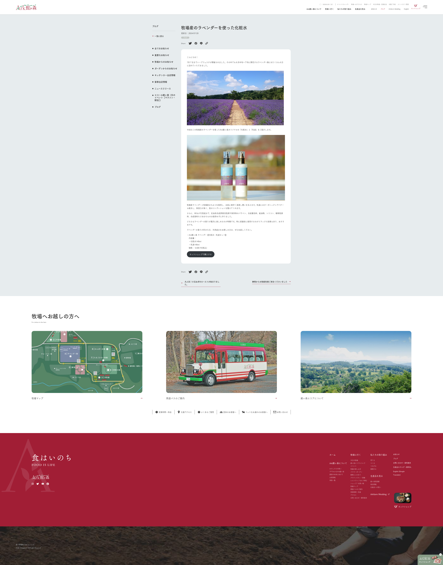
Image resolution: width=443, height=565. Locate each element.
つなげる (373, 466)
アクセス (353, 495)
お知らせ (374, 9)
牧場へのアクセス (356, 4)
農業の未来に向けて (336, 474)
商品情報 (373, 484)
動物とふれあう (355, 475)
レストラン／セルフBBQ (358, 480)
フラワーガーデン (356, 472)
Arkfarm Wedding (394, 9)
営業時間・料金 (355, 492)
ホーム (332, 454)
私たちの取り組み (344, 8)
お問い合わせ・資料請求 (358, 498)
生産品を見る (360, 8)
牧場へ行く (329, 8)
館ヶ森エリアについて (357, 463)
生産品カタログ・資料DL (402, 467)
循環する (373, 469)
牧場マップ (367, 4)
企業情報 (332, 477)
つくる (372, 463)
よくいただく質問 (403, 4)
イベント (353, 466)
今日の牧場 (354, 460)
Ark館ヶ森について (314, 8)
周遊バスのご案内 (356, 489)
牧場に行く (355, 454)
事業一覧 (332, 480)
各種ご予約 (392, 4)
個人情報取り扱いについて (25, 544)
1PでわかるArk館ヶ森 (336, 471)
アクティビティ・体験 (357, 477)
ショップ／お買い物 (357, 483)
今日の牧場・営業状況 (380, 4)
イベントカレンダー (343, 4)
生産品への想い (375, 487)
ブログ (383, 9)
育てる (372, 460)
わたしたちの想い (335, 468)
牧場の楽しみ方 (355, 469)
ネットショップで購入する (201, 254)
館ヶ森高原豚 (374, 481)
